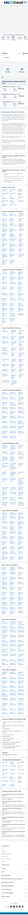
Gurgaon (5, 90)
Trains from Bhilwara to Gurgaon (9, 754)
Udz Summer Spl (6, 86)
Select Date (21, 88)
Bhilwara (15, 90)
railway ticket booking (18, 159)
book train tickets (7, 114)
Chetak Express (6, 101)
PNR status (9, 119)
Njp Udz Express (6, 94)
